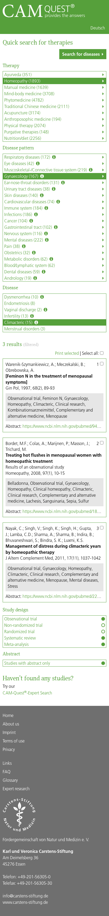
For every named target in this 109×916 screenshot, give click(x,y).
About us (11, 724)
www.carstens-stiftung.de (25, 902)
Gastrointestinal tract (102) (28, 227)
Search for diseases (81, 54)
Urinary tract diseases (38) (27, 189)
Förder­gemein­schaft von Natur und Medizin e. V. (46, 839)
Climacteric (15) (18, 322)
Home (8, 715)
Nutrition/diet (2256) (22, 138)
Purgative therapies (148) (26, 132)
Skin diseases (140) (21, 195)
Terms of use (14, 741)
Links (7, 763)
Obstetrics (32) (17, 252)
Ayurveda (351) (17, 74)
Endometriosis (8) (19, 303)
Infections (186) (18, 214)
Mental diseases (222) (24, 240)
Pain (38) (12, 246)
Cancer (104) (16, 220)
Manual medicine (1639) (26, 87)
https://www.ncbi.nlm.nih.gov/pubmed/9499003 (65, 426)
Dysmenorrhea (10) (21, 297)
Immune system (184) (23, 208)
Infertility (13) (16, 316)
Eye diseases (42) (19, 163)
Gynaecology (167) (21, 176)
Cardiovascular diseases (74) (29, 201)
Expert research (16, 788)
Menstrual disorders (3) (24, 328)
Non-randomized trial (23, 625)
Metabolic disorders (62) (26, 259)
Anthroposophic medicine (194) (32, 119)
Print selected (67, 353)
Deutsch (97, 28)
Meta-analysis (16, 644)
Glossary (10, 780)
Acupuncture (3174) (22, 112)
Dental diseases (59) (22, 271)
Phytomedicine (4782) (23, 100)
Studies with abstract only (27, 663)
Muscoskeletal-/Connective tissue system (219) (46, 169)
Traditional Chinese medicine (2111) (36, 106)
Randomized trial (19, 631)
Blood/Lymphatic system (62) (29, 265)
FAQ (7, 771)
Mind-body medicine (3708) (29, 93)
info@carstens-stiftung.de (25, 895)
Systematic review (20, 638)
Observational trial (20, 618)
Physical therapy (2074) (25, 125)
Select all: (91, 353)
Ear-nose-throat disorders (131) (32, 182)
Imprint (9, 732)
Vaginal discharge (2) (23, 309)
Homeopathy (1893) (22, 81)
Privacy (9, 749)
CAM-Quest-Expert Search (27, 692)
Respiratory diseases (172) (27, 157)
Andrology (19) (18, 278)
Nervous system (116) (23, 233)
